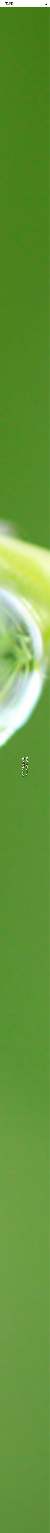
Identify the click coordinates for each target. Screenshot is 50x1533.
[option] (25, 766)
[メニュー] (46, 3)
